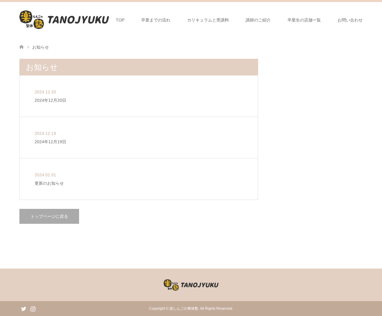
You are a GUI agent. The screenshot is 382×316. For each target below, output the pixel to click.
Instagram (32, 308)
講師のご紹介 (258, 20)
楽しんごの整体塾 (184, 308)
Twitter (23, 308)
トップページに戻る (49, 216)
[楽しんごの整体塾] (64, 19)
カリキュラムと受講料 (208, 20)
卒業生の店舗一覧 (304, 20)
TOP (120, 20)
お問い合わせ (350, 20)
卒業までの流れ (155, 20)
